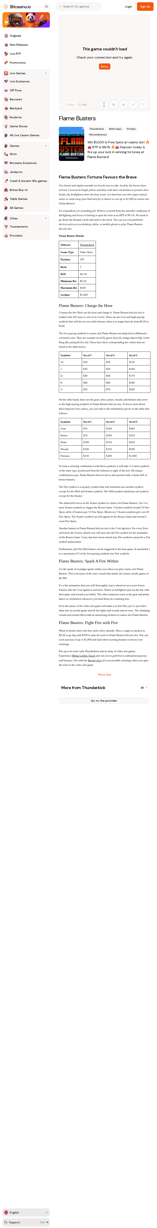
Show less (104, 674)
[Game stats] (114, 105)
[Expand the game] (133, 105)
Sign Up (145, 6)
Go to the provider (104, 701)
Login (128, 6)
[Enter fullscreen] (143, 105)
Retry (104, 66)
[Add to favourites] (123, 105)
